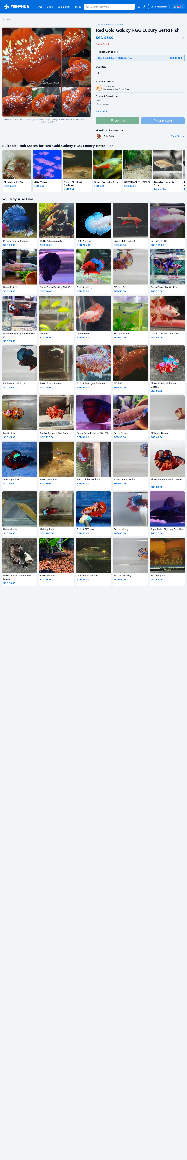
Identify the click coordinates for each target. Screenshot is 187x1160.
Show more (101, 111)
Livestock (99, 24)
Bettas (108, 24)
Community (64, 6)
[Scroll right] (183, 171)
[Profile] (144, 6)
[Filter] (138, 6)
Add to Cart (165, 120)
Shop (50, 6)
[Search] (87, 6)
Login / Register (159, 6)
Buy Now (120, 120)
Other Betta (118, 24)
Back (8, 19)
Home (39, 6)
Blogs (78, 6)
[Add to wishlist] (183, 37)
